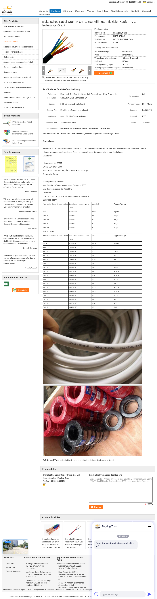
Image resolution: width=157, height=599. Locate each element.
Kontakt (135, 11)
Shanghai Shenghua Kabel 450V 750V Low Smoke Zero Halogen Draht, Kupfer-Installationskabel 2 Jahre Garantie (74, 546)
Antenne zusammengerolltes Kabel (18, 62)
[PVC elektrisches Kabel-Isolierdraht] (7, 123)
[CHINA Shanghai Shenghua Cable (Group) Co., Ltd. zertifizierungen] (11, 164)
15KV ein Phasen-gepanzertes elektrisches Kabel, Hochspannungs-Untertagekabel (72, 585)
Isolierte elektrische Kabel (103, 460)
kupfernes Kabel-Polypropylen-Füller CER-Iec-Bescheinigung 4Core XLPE (39, 574)
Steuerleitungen (10, 72)
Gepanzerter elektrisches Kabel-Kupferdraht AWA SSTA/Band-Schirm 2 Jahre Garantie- (71, 566)
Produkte (55, 11)
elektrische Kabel (11, 42)
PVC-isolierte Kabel (12, 37)
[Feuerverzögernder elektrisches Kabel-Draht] (7, 132)
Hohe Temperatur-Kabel (14, 82)
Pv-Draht (7, 92)
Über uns (79, 11)
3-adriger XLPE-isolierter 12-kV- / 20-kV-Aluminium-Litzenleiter (38, 566)
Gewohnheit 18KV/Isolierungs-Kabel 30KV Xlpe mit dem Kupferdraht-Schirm (38, 582)
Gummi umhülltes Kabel (13, 67)
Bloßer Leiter (9, 57)
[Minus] (149, 526)
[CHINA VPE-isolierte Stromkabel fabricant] (8, 10)
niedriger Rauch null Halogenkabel (18, 47)
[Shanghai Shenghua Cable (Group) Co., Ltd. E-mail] (44, 485)
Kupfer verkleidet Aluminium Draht (18, 87)
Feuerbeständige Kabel (13, 52)
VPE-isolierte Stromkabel (14, 27)
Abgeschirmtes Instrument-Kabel (17, 77)
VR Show (67, 11)
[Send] (149, 594)
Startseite (43, 11)
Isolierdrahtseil (65, 460)
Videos (90, 11)
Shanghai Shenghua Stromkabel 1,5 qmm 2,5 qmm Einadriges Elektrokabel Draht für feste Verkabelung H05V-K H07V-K (51, 546)
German (150, 2)
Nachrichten (44, 14)
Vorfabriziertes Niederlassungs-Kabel (19, 98)
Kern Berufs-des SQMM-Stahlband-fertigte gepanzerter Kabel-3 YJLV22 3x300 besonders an (72, 575)
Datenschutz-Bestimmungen (13, 590)
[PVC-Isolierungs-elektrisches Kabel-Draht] (7, 142)
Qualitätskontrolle (119, 11)
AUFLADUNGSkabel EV (14, 108)
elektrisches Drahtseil (82, 460)
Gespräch (146, 11)
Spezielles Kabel (11, 103)
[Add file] (96, 594)
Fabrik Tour (102, 11)
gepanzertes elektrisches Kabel (17, 32)
